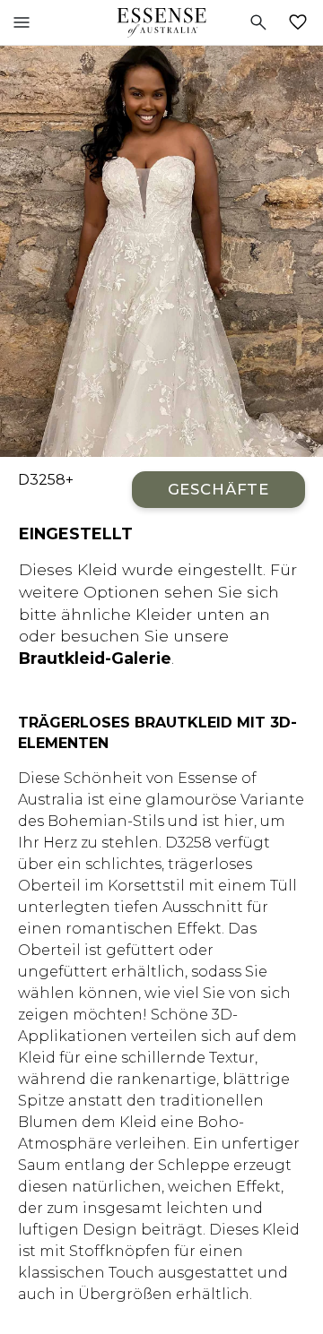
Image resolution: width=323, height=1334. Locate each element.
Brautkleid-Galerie (95, 658)
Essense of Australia (161, 22)
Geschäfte (218, 489)
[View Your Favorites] (301, 22)
